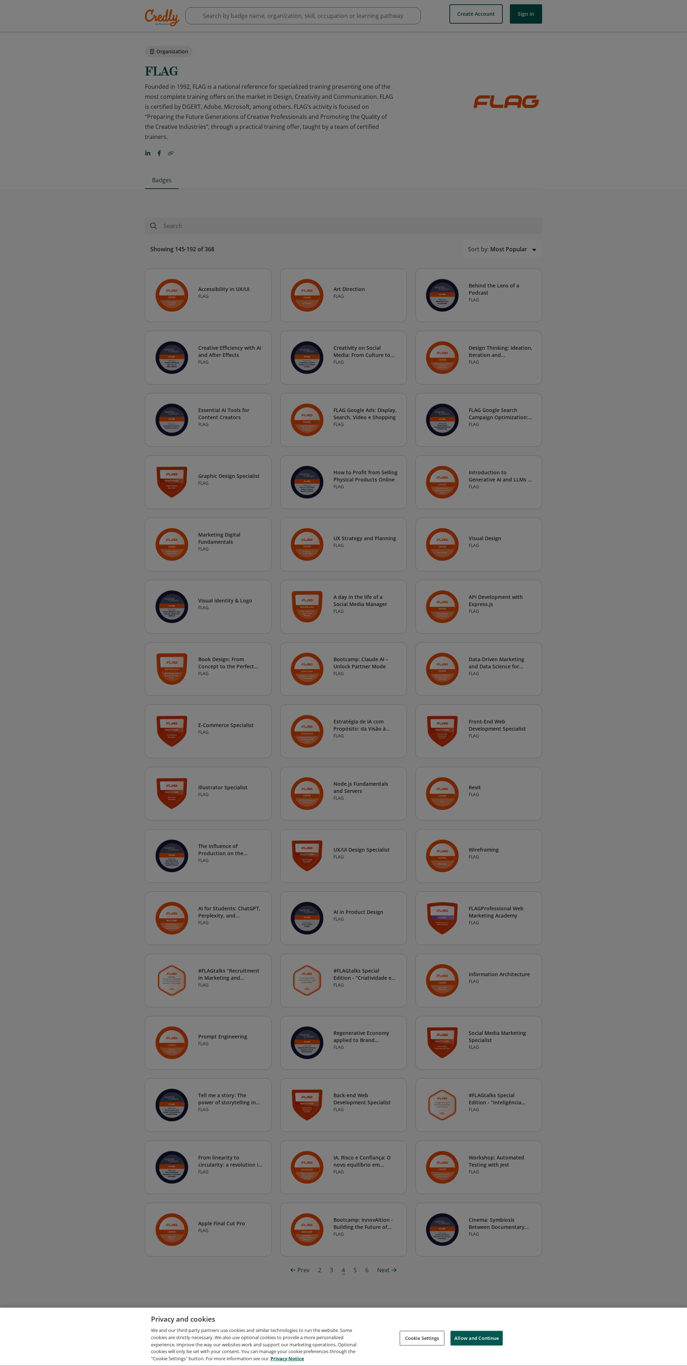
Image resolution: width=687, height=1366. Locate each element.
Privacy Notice (287, 1358)
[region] (343, 1337)
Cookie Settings (422, 1337)
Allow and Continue (476, 1337)
